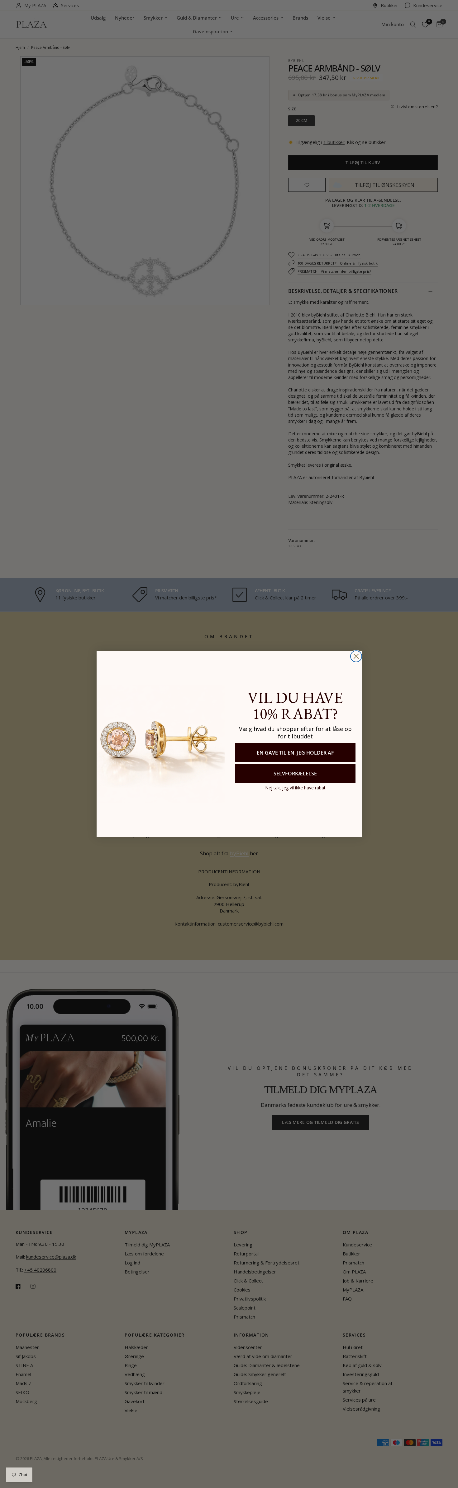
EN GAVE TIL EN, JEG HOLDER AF (295, 752)
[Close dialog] (356, 656)
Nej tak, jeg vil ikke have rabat (295, 788)
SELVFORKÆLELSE (295, 773)
